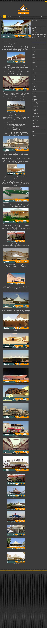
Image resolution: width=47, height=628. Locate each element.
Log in (33, 131)
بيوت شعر (14, 16)
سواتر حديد (34, 73)
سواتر (7, 16)
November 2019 (34, 54)
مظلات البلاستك (35, 83)
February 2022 (34, 50)
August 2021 (33, 51)
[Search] (46, 1)
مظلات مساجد (35, 99)
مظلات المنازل (35, 86)
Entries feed (33, 132)
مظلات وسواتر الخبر (35, 106)
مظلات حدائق (34, 89)
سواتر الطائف (34, 72)
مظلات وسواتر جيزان (35, 120)
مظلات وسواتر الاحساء (36, 102)
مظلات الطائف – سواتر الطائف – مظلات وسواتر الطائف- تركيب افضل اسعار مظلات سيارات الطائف (2, 16)
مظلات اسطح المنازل (35, 80)
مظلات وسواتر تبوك (35, 117)
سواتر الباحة (34, 70)
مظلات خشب (34, 92)
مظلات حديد (34, 90)
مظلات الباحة (34, 82)
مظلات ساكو (34, 93)
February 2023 (34, 47)
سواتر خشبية (34, 76)
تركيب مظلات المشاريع (36, 66)
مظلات (4, 16)
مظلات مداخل (34, 96)
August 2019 (33, 57)
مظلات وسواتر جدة (35, 119)
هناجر (17, 16)
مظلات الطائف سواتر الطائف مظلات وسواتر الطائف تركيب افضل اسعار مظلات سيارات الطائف (11, 1)
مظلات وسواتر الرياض (36, 110)
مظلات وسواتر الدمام (35, 109)
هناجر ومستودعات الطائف (36, 126)
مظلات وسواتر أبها (35, 100)
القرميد (27, 16)
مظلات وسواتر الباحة (38, 16)
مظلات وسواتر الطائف (32, 16)
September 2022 (34, 48)
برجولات (11, 16)
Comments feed (34, 134)
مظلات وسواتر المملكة (22, 16)
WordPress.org (34, 135)
